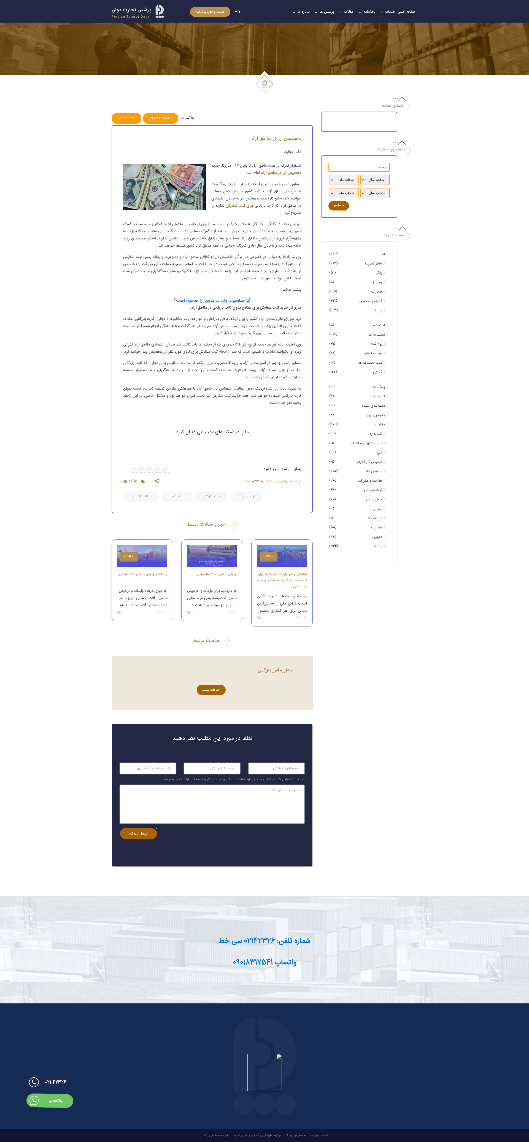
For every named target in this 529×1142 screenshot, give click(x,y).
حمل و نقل (374, 499)
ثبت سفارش (373, 490)
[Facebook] (239, 479)
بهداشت (376, 344)
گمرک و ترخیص (370, 301)
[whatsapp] (185, 480)
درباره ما (304, 12)
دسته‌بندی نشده (373, 406)
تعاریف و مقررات (370, 481)
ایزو (379, 453)
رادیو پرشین (376, 415)
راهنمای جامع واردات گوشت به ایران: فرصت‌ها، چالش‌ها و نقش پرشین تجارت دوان (282, 580)
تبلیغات (379, 396)
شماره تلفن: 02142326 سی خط (264, 941)
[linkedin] (198, 480)
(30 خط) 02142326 (394, 1108)
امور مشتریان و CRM (366, 443)
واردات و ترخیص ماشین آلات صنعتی (143, 574)
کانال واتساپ (405, 1127)
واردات (377, 310)
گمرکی (377, 372)
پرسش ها (327, 12)
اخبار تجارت (292, 152)
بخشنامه (369, 12)
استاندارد (375, 434)
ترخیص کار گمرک (369, 462)
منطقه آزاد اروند (140, 496)
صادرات (376, 292)
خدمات (390, 12)
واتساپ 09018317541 (264, 963)
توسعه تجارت (372, 353)
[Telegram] (212, 480)
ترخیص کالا (374, 471)
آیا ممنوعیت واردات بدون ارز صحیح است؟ (212, 300)
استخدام (379, 325)
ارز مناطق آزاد (246, 496)
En (237, 12)
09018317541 (160, 118)
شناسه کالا (375, 518)
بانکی (378, 273)
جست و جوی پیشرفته (210, 12)
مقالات (348, 12)
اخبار (381, 254)
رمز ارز (377, 282)
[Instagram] (225, 480)
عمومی (377, 537)
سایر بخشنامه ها (370, 363)
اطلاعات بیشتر (211, 690)
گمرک (177, 496)
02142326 (126, 118)
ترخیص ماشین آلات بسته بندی (216, 574)
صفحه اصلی (406, 12)
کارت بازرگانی (212, 496)
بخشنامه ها (377, 335)
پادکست (379, 387)
